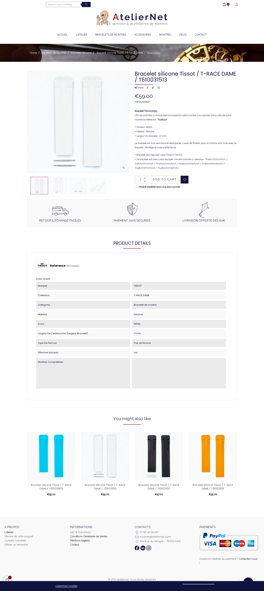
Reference (58, 265)
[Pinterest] (159, 87)
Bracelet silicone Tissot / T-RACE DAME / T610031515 (213, 486)
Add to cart (165, 179)
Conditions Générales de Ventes (89, 536)
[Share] (147, 87)
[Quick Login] (237, 4)
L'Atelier (8, 532)
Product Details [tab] (132, 243)
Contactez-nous (248, 558)
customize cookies (66, 586)
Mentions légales (80, 540)
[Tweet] (153, 87)
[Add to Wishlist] (184, 180)
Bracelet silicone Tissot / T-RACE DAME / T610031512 (159, 486)
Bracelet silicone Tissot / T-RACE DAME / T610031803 (51, 486)
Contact (74, 544)
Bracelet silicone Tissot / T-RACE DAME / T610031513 (105, 486)
